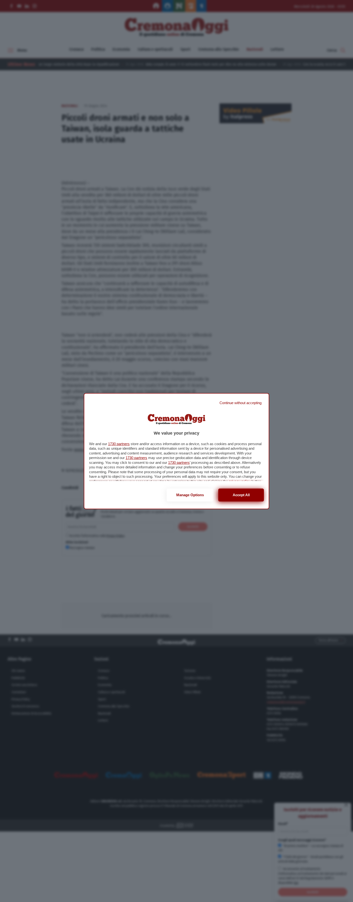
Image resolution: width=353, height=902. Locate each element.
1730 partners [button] (119, 444)
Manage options (190, 495)
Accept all (241, 495)
